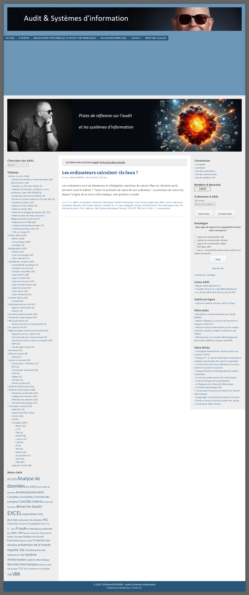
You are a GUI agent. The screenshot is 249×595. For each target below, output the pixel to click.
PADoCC (10, 536)
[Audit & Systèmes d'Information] (124, 30)
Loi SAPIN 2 (12, 533)
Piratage (18, 536)
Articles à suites (16, 176)
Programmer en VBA (21, 222)
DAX (18, 432)
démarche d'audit (29, 506)
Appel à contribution (21, 307)
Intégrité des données (22, 396)
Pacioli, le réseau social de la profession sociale (217, 400)
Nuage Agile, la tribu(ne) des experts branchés (218, 397)
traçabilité (45, 568)
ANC (28, 487)
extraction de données (30, 520)
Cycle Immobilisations (22, 284)
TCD (20, 568)
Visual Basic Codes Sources (208, 403)
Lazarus (20, 439)
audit (39, 487)
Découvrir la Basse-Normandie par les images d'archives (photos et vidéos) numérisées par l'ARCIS (216, 330)
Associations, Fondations (23, 363)
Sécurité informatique (22, 402)
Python (19, 452)
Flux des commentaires (206, 174)
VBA (18, 462)
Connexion (200, 167)
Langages (17, 422)
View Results (218, 268)
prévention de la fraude (34, 545)
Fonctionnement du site (20, 304)
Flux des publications (205, 171)
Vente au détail (19, 383)
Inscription (200, 164)
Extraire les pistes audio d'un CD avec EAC (32, 199)
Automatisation (26, 492)
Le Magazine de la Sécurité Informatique (215, 384)
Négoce (15, 376)
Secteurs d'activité (17, 360)
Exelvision (98, 205)
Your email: (199, 200)
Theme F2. (137, 588)
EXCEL (15, 416)
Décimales (77, 205)
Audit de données (20, 412)
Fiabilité (106, 205)
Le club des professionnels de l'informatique (216, 377)
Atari (157, 202)
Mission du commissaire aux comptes (30, 340)
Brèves (15, 238)
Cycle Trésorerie (19, 294)
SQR (96, 208)
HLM (14, 373)
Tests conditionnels (31, 568)
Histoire (138, 205)
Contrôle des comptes (18, 261)
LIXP (18, 442)
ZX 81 (150, 208)
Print (82, 208)
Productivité (13, 540)
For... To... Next (117, 205)
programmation (26, 540)
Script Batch (21, 455)
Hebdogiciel (129, 205)
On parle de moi (16, 327)
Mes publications (17, 320)
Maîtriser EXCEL (19, 209)
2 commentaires (163, 208)
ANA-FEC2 (17, 409)
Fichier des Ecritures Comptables (23, 523)
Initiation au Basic (20, 202)
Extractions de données (23, 393)
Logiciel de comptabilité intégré (211, 243)
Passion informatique (113, 38)
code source (177, 202)
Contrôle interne (16, 297)
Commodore (67, 205)
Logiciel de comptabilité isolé (210, 237)
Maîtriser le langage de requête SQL (29, 212)
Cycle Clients (18, 274)
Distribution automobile (23, 370)
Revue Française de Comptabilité (27, 324)
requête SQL (16, 550)
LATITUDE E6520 (149, 205)
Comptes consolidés (21, 271)
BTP (14, 366)
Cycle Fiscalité (18, 278)
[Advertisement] (124, 67)
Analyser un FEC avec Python (25, 186)
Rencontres (14, 350)
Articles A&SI (15, 235)
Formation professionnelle (21, 314)
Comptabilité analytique (23, 264)
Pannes (15, 310)
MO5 (177, 205)
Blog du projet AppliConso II (208, 285)
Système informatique (124, 202)
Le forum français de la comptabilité (212, 380)
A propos (24, 38)
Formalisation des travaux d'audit (28, 337)
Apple (151, 202)
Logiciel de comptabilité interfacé (212, 240)
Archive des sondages (206, 274)
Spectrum (89, 208)
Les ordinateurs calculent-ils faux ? (100, 172)
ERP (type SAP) (204, 246)
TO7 (134, 208)
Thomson (123, 208)
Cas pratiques (85, 202)
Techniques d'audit (18, 406)
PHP (18, 448)
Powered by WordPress (118, 588)
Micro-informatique (166, 205)
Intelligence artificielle (41, 528)
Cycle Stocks (18, 291)
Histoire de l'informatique (103, 202)
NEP (14, 343)
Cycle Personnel (19, 287)
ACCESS (12, 479)
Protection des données (22, 399)
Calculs (169, 202)
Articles (15, 251)
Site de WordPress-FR (205, 177)
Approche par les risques (24, 333)
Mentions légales (155, 38)
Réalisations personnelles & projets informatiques (64, 38)
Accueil (10, 38)
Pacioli (15, 356)
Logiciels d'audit (19, 465)
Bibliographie (15, 248)
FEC (45, 520)
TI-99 (130, 208)
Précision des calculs (70, 208)
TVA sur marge (19, 232)
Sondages (16, 245)
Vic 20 (144, 208)
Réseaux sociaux (16, 353)
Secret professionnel (21, 347)
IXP (13, 419)
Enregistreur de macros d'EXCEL (27, 195)
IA (28, 528)
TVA (9, 574)
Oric (181, 205)
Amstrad (144, 202)
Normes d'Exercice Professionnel (37, 533)
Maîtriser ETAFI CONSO (23, 205)
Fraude (15, 301)
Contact (136, 38)
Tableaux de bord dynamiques (26, 225)
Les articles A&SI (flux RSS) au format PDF (216, 292)
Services (16, 379)
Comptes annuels (20, 268)
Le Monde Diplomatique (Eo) (209, 387)
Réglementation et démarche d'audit (26, 330)
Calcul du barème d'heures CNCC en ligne (215, 303)
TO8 (138, 208)
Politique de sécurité (33, 536)
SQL (18, 458)
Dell (84, 205)
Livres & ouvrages (20, 255)
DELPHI (19, 435)
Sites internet (18, 258)
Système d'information (19, 386)
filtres (43, 524)
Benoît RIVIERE (76, 177)
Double (90, 205)
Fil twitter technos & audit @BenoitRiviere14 (216, 289)
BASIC (75, 202)
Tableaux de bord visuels (24, 228)
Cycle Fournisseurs (21, 281)
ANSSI (33, 486)
